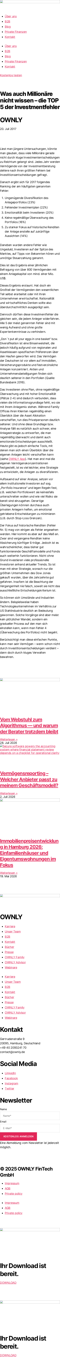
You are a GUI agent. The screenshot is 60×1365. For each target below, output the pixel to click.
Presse (9, 952)
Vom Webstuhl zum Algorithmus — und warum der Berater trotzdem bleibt (29, 725)
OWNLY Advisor (15, 962)
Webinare (11, 967)
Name (3, 1109)
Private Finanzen (16, 31)
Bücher (9, 947)
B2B (7, 21)
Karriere (10, 926)
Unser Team (13, 931)
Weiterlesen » (9, 739)
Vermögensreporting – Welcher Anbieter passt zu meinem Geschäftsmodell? (29, 779)
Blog (8, 26)
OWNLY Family (14, 957)
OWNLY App (17, 459)
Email (3, 1121)
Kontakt (10, 37)
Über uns (11, 16)
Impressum (12, 1183)
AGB (7, 1188)
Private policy (13, 1193)
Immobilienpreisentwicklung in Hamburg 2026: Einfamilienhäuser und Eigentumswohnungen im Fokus (29, 853)
